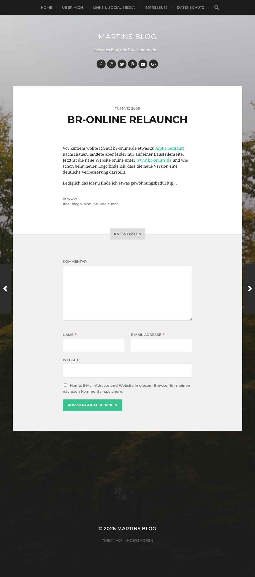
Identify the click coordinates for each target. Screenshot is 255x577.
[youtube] (142, 64)
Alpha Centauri (169, 148)
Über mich (72, 7)
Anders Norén (139, 540)
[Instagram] (111, 64)
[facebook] (101, 64)
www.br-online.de (154, 160)
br (67, 204)
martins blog (127, 36)
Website (71, 360)
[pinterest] (132, 64)
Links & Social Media (114, 7)
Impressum (156, 7)
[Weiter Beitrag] (249, 289)
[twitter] (122, 64)
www (72, 198)
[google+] (153, 64)
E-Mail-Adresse (147, 334)
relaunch (111, 204)
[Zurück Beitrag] (5, 289)
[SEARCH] (216, 7)
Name (69, 334)
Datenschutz (190, 7)
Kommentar (75, 261)
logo (78, 204)
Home (46, 7)
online (92, 204)
